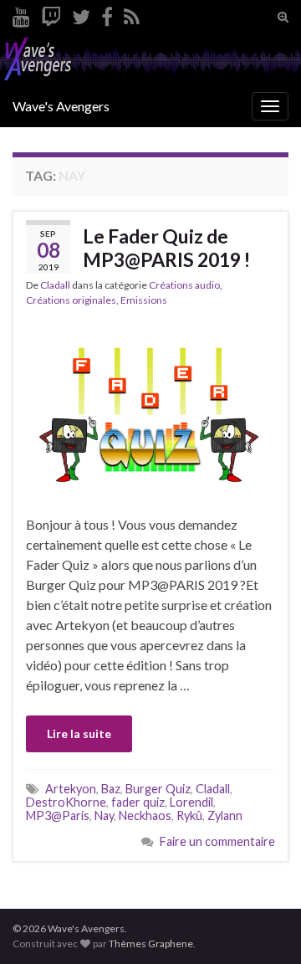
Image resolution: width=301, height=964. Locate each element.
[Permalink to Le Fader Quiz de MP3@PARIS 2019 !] (150, 409)
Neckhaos (145, 815)
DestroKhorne (66, 802)
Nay (104, 815)
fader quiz (138, 802)
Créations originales (71, 300)
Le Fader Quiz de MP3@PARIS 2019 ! (166, 247)
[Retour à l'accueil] (150, 59)
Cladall (55, 285)
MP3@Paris (57, 815)
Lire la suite (79, 733)
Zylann (224, 815)
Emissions (143, 300)
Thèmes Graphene (151, 943)
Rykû (189, 815)
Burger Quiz (158, 789)
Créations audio (184, 285)
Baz (110, 789)
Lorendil (191, 802)
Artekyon (70, 789)
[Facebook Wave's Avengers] (107, 14)
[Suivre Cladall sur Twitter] (81, 14)
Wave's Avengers (61, 106)
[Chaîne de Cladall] (21, 14)
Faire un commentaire (217, 841)
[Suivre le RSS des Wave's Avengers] (132, 14)
